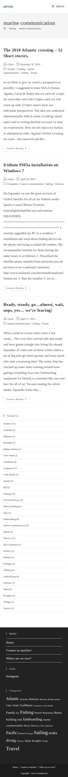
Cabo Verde (8, 455)
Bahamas (7, 436)
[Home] (4, 28)
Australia (7, 430)
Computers (12, 184)
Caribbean (8, 462)
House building (10, 506)
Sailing (24, 73)
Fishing (21, 69)
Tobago (7, 602)
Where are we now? (18, 658)
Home (10, 642)
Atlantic (11, 69)
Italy (5, 513)
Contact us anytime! (19, 650)
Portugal (7, 563)
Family (6, 481)
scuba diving (9, 576)
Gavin (10, 64)
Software (59, 184)
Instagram (12, 676)
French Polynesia (11, 500)
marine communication (30, 28)
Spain (6, 589)
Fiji (5, 487)
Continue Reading (17, 149)
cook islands (9, 474)
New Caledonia (10, 544)
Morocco (7, 538)
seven (8, 6)
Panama (7, 557)
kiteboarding (9, 519)
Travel (34, 73)
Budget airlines (10, 449)
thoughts (7, 595)
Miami (6, 532)
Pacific (6, 551)
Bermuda (7, 442)
